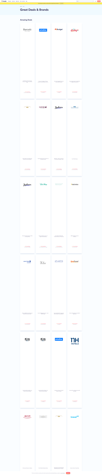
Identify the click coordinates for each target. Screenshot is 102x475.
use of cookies (63, 473)
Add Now (62, 3)
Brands (21, 6)
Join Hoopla (99, 1)
